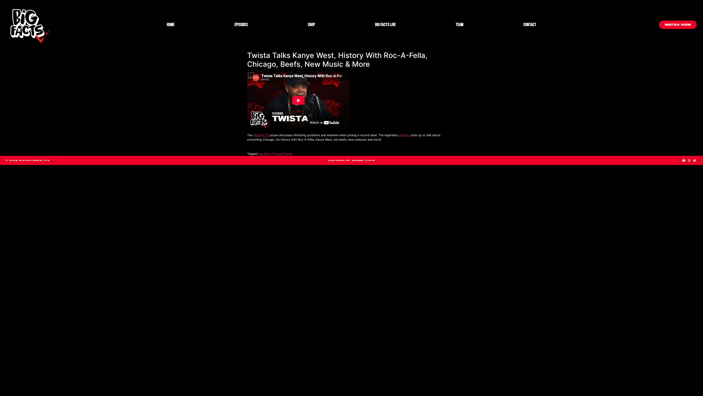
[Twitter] (695, 160)
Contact (529, 24)
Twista (287, 153)
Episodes (241, 24)
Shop (311, 24)
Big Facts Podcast (270, 153)
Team (459, 24)
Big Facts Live (385, 24)
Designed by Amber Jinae (351, 160)
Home (170, 24)
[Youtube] (684, 160)
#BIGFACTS (261, 135)
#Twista (404, 135)
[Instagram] (689, 160)
